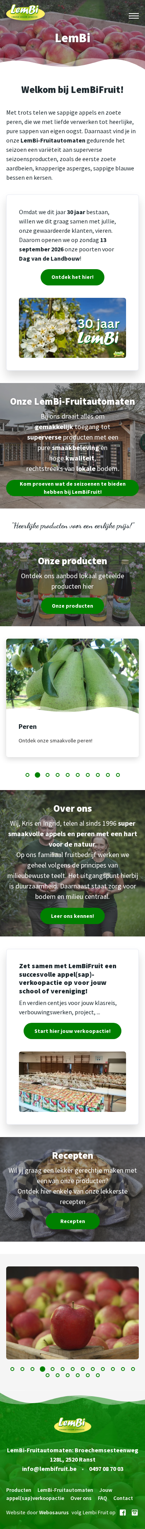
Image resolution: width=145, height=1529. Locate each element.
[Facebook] (123, 1512)
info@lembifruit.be (49, 1468)
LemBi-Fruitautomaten (65, 1489)
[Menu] (134, 16)
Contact (123, 1498)
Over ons (81, 1498)
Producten (18, 1489)
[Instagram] (135, 1512)
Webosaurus (54, 1512)
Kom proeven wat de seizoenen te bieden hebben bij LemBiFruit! (73, 487)
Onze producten (72, 605)
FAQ (102, 1498)
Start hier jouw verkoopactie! (72, 1030)
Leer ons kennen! (72, 915)
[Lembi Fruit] (25, 16)
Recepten (72, 1221)
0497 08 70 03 (106, 1468)
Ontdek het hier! (72, 276)
